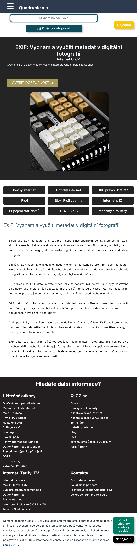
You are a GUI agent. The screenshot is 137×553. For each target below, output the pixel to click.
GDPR (6, 456)
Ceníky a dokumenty (84, 408)
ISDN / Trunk (79, 446)
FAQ (73, 437)
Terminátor (78, 422)
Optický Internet (13, 494)
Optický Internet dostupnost (21, 446)
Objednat (124, 25)
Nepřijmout (124, 539)
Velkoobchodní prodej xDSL (89, 494)
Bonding (8, 432)
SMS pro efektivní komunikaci (22, 489)
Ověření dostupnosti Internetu (22, 403)
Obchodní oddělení (83, 480)
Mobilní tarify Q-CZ (15, 485)
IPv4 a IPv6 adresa (15, 417)
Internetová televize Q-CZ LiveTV (24, 504)
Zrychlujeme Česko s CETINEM (91, 441)
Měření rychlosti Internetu (20, 408)
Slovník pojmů (12, 437)
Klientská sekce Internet (86, 413)
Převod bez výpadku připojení (22, 451)
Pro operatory (12, 461)
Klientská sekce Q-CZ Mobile (89, 417)
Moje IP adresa (12, 413)
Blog (73, 432)
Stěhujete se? (11, 427)
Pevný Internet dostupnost (20, 441)
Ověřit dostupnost (55, 28)
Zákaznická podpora (84, 485)
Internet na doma (14, 480)
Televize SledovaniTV (17, 509)
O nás (74, 403)
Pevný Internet (12, 499)
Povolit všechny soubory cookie (124, 525)
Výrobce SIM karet (15, 466)
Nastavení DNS (12, 422)
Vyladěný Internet (82, 427)
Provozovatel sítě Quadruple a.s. (92, 489)
